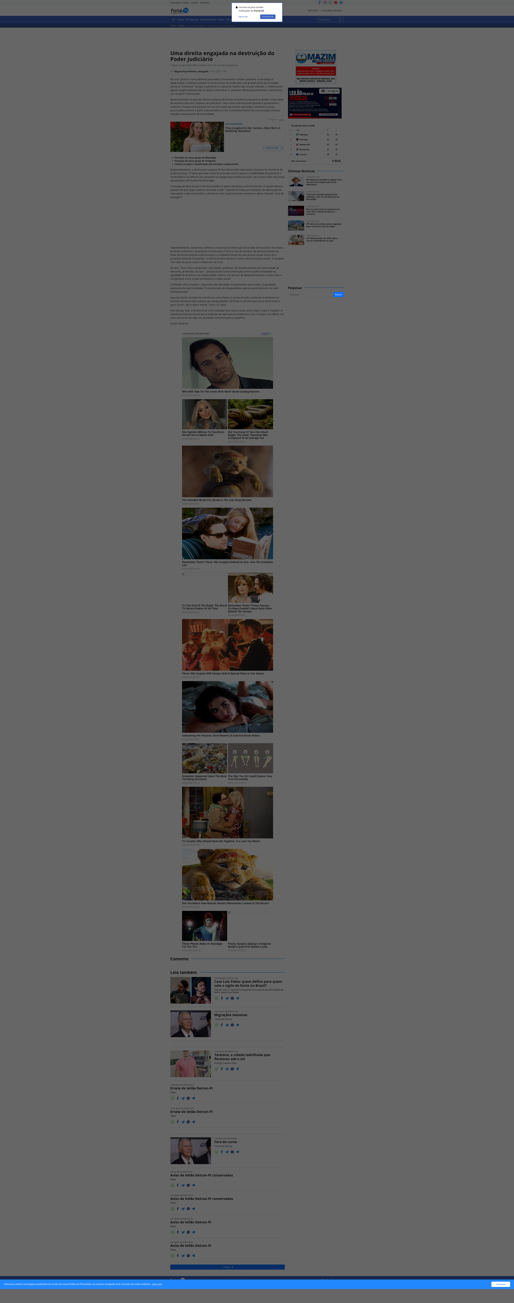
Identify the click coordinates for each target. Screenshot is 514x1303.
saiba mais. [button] (157, 1284)
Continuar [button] (500, 1284)
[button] (488, 1284)
